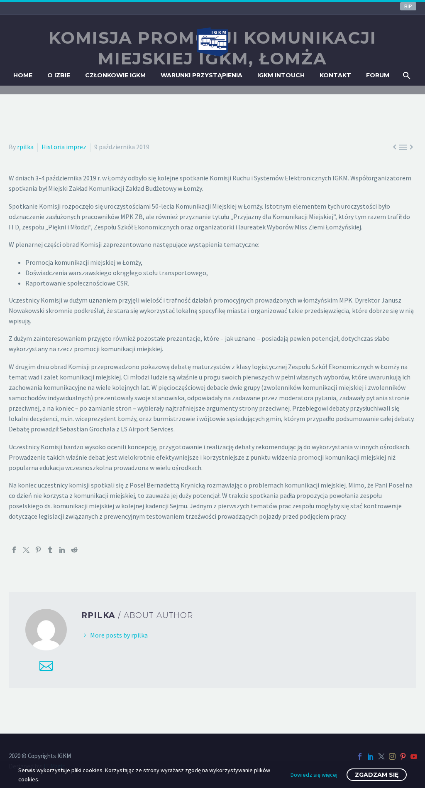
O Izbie (58, 75)
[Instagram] (392, 756)
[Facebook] (14, 550)
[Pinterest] (38, 550)
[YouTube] (413, 756)
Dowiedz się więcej (314, 774)
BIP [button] (408, 6)
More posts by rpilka (119, 635)
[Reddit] (74, 550)
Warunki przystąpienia (201, 75)
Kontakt (335, 75)
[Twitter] (26, 550)
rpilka (25, 147)
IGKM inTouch (281, 75)
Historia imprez (64, 147)
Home (22, 75)
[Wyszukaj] (406, 75)
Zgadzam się (376, 774)
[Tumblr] (50, 550)
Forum (377, 75)
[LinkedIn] (62, 550)
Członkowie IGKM (115, 75)
